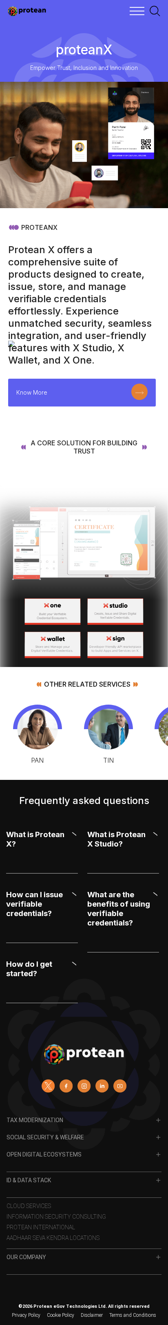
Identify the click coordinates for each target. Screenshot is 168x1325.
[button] (41, 841)
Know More (31, 392)
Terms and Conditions (132, 1315)
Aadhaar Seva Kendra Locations (53, 1238)
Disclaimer (92, 1315)
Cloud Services (29, 1206)
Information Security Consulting (56, 1216)
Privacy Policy (26, 1315)
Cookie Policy (60, 1315)
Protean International (41, 1227)
